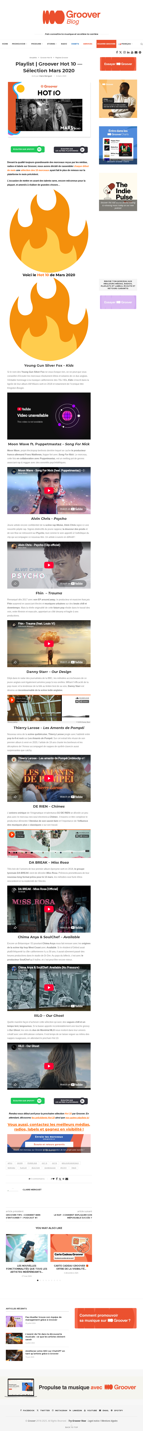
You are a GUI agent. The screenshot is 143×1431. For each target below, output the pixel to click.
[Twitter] (120, 52)
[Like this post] (53, 1178)
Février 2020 (32, 1163)
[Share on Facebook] (57, 1178)
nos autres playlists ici (77, 1117)
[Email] (136, 52)
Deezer (20, 1163)
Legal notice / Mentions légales (103, 1420)
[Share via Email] (66, 1178)
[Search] (141, 44)
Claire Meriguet (45, 76)
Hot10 (54, 1163)
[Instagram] (124, 52)
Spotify (63, 1168)
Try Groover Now (77, 1420)
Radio (64, 44)
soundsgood (50, 1168)
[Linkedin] (128, 52)
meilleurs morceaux (70, 1163)
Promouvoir (18, 44)
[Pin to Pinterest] (63, 1178)
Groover (32, 1420)
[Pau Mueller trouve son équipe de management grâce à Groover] (14, 1321)
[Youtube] (132, 52)
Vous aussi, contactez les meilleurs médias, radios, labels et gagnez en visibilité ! (49, 1126)
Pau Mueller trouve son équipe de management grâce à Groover (43, 1318)
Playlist (23, 1168)
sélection (36, 1168)
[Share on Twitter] (60, 1179)
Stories (51, 44)
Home (5, 44)
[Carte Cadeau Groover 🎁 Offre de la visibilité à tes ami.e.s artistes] (71, 1248)
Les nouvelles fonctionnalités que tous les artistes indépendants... (26, 1268)
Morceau (11, 1168)
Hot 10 (44, 1163)
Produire (36, 44)
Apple (10, 1163)
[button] (9, 1257)
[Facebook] (117, 52)
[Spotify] (140, 52)
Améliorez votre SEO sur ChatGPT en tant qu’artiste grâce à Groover (45, 1352)
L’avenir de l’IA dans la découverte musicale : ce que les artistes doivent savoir (45, 1337)
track (73, 1168)
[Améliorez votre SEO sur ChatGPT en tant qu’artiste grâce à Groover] (14, 1355)
